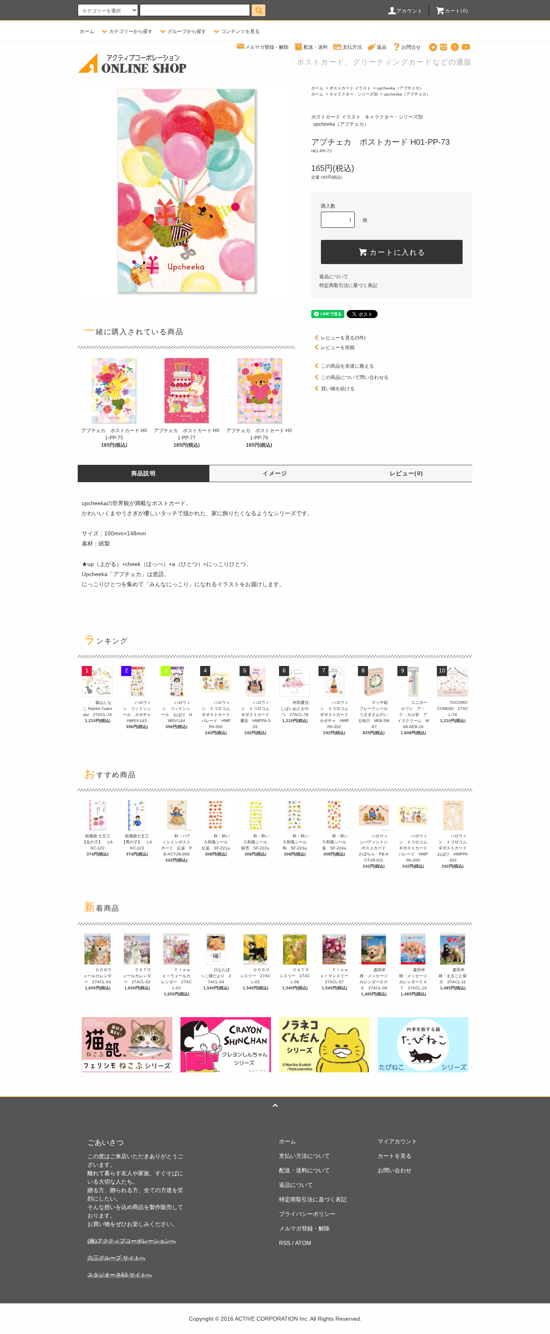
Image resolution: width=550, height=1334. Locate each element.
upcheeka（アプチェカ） (400, 88)
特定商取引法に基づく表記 (348, 285)
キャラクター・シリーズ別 (353, 94)
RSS (284, 1243)
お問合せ (411, 47)
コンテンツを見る (240, 31)
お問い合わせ (394, 1170)
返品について (333, 276)
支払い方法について (304, 1156)
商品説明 (143, 473)
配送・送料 (316, 47)
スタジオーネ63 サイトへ (119, 1275)
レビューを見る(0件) (343, 338)
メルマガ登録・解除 (267, 47)
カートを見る (394, 1156)
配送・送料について (304, 1170)
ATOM (303, 1243)
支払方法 (352, 47)
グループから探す (186, 31)
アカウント (410, 11)
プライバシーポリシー (307, 1214)
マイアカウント (397, 1141)
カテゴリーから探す (131, 31)
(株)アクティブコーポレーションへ (131, 1241)
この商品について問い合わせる (355, 377)
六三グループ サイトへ (116, 1258)
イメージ (275, 473)
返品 (382, 47)
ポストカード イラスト (350, 88)
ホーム (87, 31)
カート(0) (456, 11)
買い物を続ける (338, 388)
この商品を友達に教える (347, 366)
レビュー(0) (407, 473)
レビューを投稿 (338, 347)
